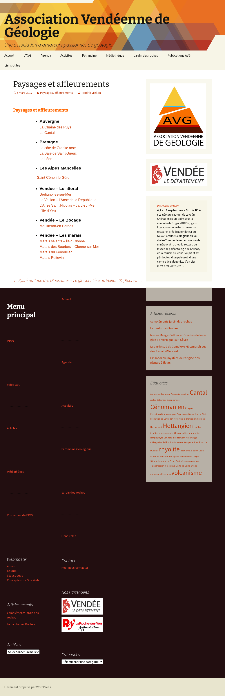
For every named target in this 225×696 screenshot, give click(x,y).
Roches (133, 280)
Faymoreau (182, 414)
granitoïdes (199, 418)
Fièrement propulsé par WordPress (27, 687)
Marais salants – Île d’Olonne (62, 241)
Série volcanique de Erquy (163, 461)
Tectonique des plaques (187, 461)
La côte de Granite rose (58, 148)
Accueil (9, 55)
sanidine (154, 456)
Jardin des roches (146, 55)
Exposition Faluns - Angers (163, 414)
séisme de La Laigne (189, 456)
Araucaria (175, 394)
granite (189, 418)
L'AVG (10, 341)
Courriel (12, 571)
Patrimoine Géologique (77, 449)
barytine (185, 394)
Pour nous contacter (75, 568)
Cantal (198, 392)
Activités (66, 55)
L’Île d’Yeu (48, 211)
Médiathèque (115, 55)
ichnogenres (165, 433)
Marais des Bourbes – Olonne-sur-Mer (69, 247)
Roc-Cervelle (186, 450)
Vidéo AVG (13, 385)
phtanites (193, 442)
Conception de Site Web (23, 580)
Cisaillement (173, 399)
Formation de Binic (197, 414)
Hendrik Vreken (91, 93)
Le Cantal (47, 133)
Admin (11, 566)
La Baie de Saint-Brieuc (58, 153)
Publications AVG (179, 55)
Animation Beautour (160, 394)
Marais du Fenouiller (56, 252)
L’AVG (27, 55)
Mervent (181, 437)
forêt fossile (179, 418)
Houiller (197, 427)
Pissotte (203, 442)
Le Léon (46, 159)
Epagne (188, 408)
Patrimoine (89, 55)
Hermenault (156, 427)
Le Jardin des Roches (164, 328)
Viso (169, 474)
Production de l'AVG (20, 515)
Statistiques (15, 575)
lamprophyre (156, 437)
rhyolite (169, 449)
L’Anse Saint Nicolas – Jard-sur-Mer (68, 205)
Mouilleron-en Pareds (56, 226)
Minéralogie (191, 437)
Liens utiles (12, 65)
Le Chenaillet (170, 437)
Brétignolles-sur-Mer (55, 194)
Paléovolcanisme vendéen (175, 442)
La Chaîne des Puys (55, 127)
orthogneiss (156, 442)
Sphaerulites (166, 456)
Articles (12, 428)
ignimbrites (194, 433)
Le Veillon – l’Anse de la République (68, 200)
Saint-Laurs (198, 450)
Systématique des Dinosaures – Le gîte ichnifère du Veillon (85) (69, 280)
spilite (176, 456)
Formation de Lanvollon (161, 418)
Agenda (46, 55)
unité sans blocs (158, 474)
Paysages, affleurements (56, 93)
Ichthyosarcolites (179, 433)
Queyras (154, 450)
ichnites (154, 433)
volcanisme (186, 473)
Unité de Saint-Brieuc (186, 465)
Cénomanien (167, 407)
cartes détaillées (158, 399)
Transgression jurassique (162, 465)
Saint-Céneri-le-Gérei (54, 177)
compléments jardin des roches (171, 321)
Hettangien (178, 426)
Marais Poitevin (52, 258)
